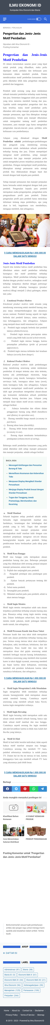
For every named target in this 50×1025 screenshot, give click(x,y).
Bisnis (28, 969)
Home (6, 1010)
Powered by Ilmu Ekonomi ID (32, 1021)
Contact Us (27, 1010)
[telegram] (42, 789)
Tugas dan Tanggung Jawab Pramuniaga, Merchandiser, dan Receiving (23, 500)
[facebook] (7, 789)
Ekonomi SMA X (27, 975)
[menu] (6, 19)
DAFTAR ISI (11, 953)
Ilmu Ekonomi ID (25, 5)
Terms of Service (27, 1015)
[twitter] (16, 789)
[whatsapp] (33, 789)
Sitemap (40, 1015)
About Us (16, 1010)
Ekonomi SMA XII (36, 980)
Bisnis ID (9, 975)
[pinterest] (25, 789)
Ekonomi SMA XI (13, 980)
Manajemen (12, 990)
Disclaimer (39, 1010)
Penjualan (11, 995)
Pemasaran (31, 990)
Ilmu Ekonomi (12, 985)
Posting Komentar (11, 47)
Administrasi (12, 969)
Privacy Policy (12, 1015)
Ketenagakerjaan (33, 985)
